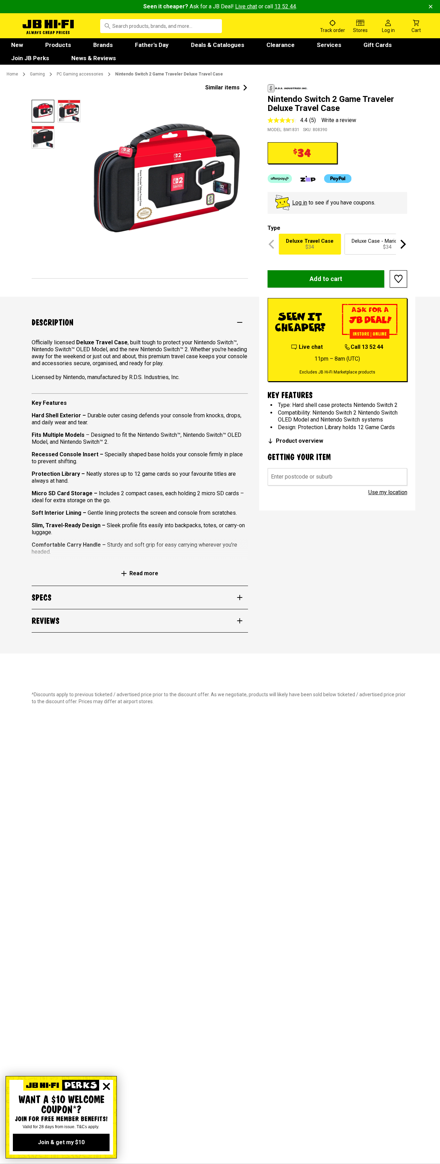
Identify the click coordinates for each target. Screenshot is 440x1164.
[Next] (402, 244)
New (17, 44)
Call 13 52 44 (367, 347)
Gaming (37, 74)
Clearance (280, 44)
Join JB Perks (30, 58)
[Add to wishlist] (398, 279)
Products (58, 44)
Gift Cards (377, 44)
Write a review (338, 120)
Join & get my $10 (61, 1142)
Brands (103, 44)
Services (329, 44)
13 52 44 (285, 6)
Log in (299, 202)
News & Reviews (93, 58)
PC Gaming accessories (80, 74)
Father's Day (152, 44)
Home (12, 74)
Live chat (246, 6)
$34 (310, 244)
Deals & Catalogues (217, 44)
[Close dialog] (106, 1086)
